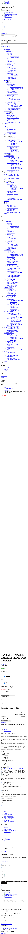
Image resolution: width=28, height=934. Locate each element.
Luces (8, 195)
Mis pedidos (7, 839)
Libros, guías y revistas (12, 194)
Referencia (3, 686)
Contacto (6, 827)
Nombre (3, 712)
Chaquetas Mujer (11, 91)
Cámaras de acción (11, 127)
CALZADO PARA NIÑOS (11, 174)
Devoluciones (7, 832)
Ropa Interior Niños (12, 120)
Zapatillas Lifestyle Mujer (16, 161)
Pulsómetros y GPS (11, 132)
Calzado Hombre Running (13, 139)
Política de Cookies (8, 818)
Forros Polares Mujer (12, 92)
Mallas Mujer (10, 98)
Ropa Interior (10, 73)
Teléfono (22, 712)
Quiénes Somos (7, 811)
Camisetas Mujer (11, 85)
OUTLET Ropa (11, 209)
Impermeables (10, 66)
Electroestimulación (11, 129)
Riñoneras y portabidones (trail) (14, 199)
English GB (14, 14)
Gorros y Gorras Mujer (12, 94)
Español (11, 12)
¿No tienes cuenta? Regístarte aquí (9, 928)
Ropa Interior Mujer (12, 104)
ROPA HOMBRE (8, 51)
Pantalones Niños (11, 119)
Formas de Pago (8, 814)
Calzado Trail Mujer (15, 167)
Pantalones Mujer (11, 102)
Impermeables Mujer (12, 96)
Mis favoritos (7, 841)
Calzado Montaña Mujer (13, 163)
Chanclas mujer (14, 160)
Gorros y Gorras (11, 63)
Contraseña (3, 921)
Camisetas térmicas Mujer (16, 105)
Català (10, 17)
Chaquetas (9, 60)
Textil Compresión (11, 78)
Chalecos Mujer (11, 89)
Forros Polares (10, 61)
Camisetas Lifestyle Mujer (16, 87)
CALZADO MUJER (9, 156)
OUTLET (6, 203)
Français (11, 15)
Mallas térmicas (14, 75)
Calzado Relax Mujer (15, 158)
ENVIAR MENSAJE (5, 721)
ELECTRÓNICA (8, 126)
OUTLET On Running (12, 208)
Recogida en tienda (8, 816)
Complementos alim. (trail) (16, 188)
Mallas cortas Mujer (15, 99)
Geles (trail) (13, 189)
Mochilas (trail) (10, 196)
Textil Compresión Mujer (13, 109)
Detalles (6, 729)
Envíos (5, 813)
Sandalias (12, 144)
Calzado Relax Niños (12, 177)
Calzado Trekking (14, 151)
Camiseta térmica (14, 74)
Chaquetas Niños (11, 116)
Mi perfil (6, 838)
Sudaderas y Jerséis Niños (13, 122)
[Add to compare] (1, 699)
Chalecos (9, 58)
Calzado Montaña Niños (13, 175)
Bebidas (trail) (13, 187)
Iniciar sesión (4, 376)
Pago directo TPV (8, 829)
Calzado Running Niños (13, 178)
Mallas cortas (13, 68)
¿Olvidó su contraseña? (6, 924)
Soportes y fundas (11, 133)
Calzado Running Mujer (13, 170)
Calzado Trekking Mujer (16, 168)
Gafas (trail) (10, 192)
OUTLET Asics (11, 205)
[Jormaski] (6, 2)
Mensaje (23, 716)
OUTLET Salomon (11, 210)
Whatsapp (3, 722)
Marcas (5, 361)
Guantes (9, 64)
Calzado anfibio (14, 149)
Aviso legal (6, 820)
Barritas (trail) (13, 185)
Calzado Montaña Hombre (13, 146)
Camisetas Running (15, 57)
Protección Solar (11, 198)
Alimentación (10, 184)
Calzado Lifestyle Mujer (13, 157)
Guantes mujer (10, 95)
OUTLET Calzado (11, 206)
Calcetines (9, 53)
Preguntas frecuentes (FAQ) (10, 830)
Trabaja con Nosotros (9, 821)
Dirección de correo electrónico (8, 918)
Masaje (8, 130)
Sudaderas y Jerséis (11, 77)
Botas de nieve (13, 147)
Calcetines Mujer (11, 84)
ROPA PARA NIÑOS (9, 113)
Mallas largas (13, 70)
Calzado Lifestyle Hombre (16, 142)
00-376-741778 (4, 851)
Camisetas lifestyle (14, 56)
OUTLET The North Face (13, 212)
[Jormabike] (7, 3)
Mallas (8, 67)
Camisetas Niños (11, 115)
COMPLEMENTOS (9, 182)
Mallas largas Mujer (15, 101)
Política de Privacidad (9, 817)
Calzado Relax (13, 143)
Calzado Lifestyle (11, 140)
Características (7, 731)
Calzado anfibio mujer (15, 165)
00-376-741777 (7, 19)
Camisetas (9, 54)
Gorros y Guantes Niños (13, 118)
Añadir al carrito (4, 696)
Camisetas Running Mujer (16, 88)
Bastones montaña (11, 191)
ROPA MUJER (7, 82)
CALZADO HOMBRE (10, 137)
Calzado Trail (13, 150)
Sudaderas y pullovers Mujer (14, 108)
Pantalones (9, 71)
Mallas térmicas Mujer (15, 106)
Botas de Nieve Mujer (15, 164)
